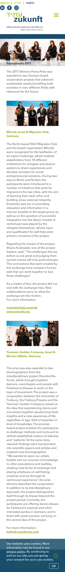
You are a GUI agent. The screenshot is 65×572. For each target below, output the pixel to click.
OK (54, 566)
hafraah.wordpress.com (22, 532)
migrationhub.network (21, 307)
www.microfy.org (18, 311)
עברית (17, 2)
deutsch (4, 2)
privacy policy (15, 551)
